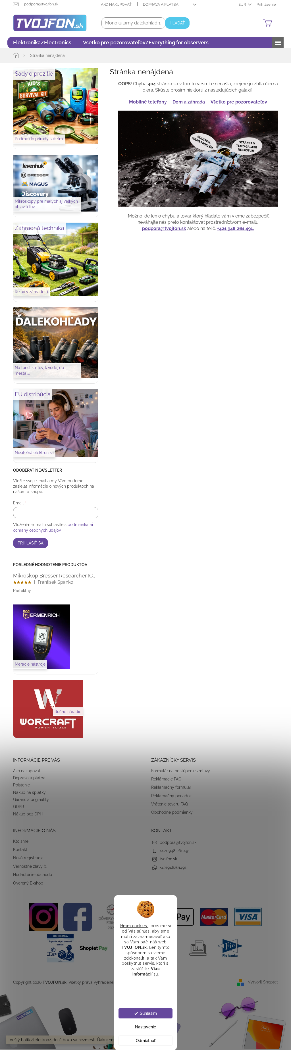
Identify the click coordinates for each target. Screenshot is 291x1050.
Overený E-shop (26, 883)
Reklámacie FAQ (164, 779)
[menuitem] (40, 42)
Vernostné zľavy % (28, 866)
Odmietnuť (143, 1040)
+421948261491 (171, 867)
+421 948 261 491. (233, 228)
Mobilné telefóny (146, 102)
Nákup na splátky (27, 792)
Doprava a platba (158, 4)
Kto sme (18, 841)
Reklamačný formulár (169, 787)
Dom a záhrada (187, 102)
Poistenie (19, 785)
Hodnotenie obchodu (30, 874)
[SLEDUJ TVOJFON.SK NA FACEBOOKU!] (75, 916)
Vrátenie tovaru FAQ (167, 804)
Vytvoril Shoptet (261, 982)
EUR (240, 4)
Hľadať (175, 23)
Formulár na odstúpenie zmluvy (178, 771)
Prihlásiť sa (28, 543)
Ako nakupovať (114, 4)
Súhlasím (146, 1013)
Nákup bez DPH (26, 814)
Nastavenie (143, 1027)
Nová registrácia (26, 858)
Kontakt (18, 849)
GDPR (16, 806)
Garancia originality (29, 799)
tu (154, 974)
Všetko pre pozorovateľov (237, 102)
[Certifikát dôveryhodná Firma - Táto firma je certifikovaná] (109, 916)
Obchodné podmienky (170, 812)
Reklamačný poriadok (169, 796)
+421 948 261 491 (173, 850)
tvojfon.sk (166, 859)
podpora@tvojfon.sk (162, 228)
